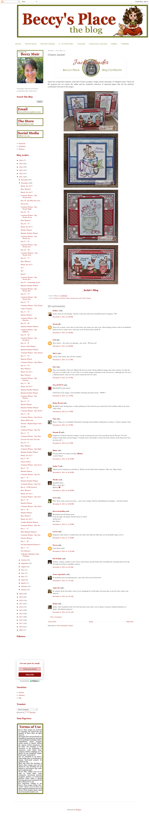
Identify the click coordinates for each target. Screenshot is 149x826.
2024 (21, 167)
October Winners (26, 538)
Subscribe (30, 674)
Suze (54, 367)
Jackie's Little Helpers (28, 346)
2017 (21, 603)
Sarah (55, 324)
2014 (21, 613)
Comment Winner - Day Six (30, 474)
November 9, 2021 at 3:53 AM (63, 580)
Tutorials (81, 44)
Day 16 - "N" (25, 365)
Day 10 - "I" (25, 442)
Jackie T (56, 466)
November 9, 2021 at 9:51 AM (63, 612)
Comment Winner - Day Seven (31, 465)
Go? (22, 268)
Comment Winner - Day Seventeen (29, 339)
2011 (21, 623)
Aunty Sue (56, 588)
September (25, 563)
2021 (21, 177)
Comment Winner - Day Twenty (32, 305)
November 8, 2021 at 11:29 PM (63, 524)
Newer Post (52, 621)
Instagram (22, 146)
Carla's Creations (26, 308)
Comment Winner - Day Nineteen (29, 319)
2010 (21, 627)
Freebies (125, 44)
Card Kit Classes (47, 44)
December (25, 180)
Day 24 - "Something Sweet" (30, 282)
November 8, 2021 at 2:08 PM (63, 332)
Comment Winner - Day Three (31, 506)
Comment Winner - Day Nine (31, 436)
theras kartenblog (59, 511)
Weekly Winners (26, 230)
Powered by (24, 681)
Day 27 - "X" (25, 241)
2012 (21, 620)
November (25, 183)
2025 (21, 163)
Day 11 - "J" (25, 433)
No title (23, 426)
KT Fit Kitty (57, 558)
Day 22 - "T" (25, 302)
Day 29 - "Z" (25, 212)
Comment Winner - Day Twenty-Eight (29, 208)
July (22, 570)
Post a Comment (56, 617)
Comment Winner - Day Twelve (31, 411)
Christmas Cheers (65, 298)
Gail (54, 340)
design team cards (76, 298)
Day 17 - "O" (25, 356)
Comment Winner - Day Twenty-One (29, 298)
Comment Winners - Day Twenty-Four (29, 254)
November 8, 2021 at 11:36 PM (63, 538)
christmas (56, 298)
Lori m (55, 531)
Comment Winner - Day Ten (30, 430)
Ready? (23, 274)
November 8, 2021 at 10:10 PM (63, 459)
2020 (21, 594)
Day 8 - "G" (25, 468)
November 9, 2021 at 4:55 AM (63, 596)
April (23, 580)
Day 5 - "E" (25, 500)
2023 (21, 170)
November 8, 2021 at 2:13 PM (63, 359)
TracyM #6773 (58, 385)
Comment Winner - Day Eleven (31, 417)
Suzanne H (56, 432)
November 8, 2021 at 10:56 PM (63, 504)
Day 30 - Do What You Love (30, 200)
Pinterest (22, 149)
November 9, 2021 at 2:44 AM (63, 567)
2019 (21, 597)
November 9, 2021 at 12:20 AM (63, 551)
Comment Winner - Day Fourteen (29, 379)
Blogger (78, 809)
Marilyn (55, 479)
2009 (21, 630)
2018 (21, 600)
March (23, 583)
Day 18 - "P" (25, 343)
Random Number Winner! (30, 326)
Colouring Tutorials (98, 44)
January (24, 589)
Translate (32, 712)
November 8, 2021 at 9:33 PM (63, 443)
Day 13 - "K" (25, 414)
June (23, 573)
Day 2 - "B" (25, 541)
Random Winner (26, 359)
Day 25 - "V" (25, 258)
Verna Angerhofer (59, 574)
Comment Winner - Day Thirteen (29, 397)
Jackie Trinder (86, 298)
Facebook (22, 143)
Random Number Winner (29, 233)
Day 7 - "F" (25, 477)
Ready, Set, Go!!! (27, 186)
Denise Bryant (58, 403)
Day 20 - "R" (25, 323)
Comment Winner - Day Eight (31, 449)
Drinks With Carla (27, 420)
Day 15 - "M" (25, 383)
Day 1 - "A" (25, 548)
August (24, 566)
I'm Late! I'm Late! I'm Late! (30, 439)
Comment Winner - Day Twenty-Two (29, 278)
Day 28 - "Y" (25, 223)
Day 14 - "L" (25, 401)
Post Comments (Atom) (65, 625)
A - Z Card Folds (66, 44)
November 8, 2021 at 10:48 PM (63, 490)
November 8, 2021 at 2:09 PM (63, 346)
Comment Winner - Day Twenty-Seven (29, 216)
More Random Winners (29, 532)
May (23, 576)
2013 (21, 617)
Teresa (55, 545)
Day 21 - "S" (25, 312)
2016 (21, 607)
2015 (21, 610)
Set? (22, 271)
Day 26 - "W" (25, 250)
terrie (55, 497)
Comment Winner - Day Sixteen (32, 353)
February (24, 586)
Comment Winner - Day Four (31, 497)
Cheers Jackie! (26, 462)
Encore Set (24, 204)
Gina (54, 419)
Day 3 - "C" (25, 528)
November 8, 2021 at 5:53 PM (63, 425)
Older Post (129, 621)
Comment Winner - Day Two (30, 525)
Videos (114, 44)
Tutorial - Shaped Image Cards (31, 423)
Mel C (55, 353)
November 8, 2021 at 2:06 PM (63, 317)
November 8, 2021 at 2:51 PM (63, 377)
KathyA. (56, 310)
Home (18, 44)
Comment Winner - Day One (30, 535)
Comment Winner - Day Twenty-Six (29, 237)
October (24, 560)
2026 (21, 160)
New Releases (25, 551)
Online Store (30, 44)
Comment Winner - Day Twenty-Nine (29, 196)
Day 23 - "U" (25, 294)
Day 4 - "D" (25, 509)
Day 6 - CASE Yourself (29, 487)
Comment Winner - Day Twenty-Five (29, 246)
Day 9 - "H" (25, 458)
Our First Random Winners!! (30, 544)
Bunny (55, 450)
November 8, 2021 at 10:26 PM (63, 472)
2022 (21, 173)
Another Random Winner (29, 522)
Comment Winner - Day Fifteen (31, 362)
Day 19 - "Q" (25, 335)
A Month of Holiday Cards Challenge (30, 555)
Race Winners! (26, 189)
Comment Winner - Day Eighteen (29, 330)
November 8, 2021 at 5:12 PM (63, 396)
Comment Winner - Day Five (30, 484)
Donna (55, 603)
